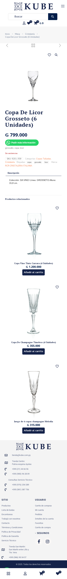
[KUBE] (33, 6)
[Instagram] (47, 541)
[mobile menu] (62, 6)
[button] (56, 55)
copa (29, 162)
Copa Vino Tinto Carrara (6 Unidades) (33, 263)
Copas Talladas (43, 158)
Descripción (13, 173)
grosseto (38, 162)
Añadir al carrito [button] (33, 272)
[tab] (33, 173)
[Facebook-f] (39, 541)
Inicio (7, 34)
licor (46, 162)
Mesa (17, 34)
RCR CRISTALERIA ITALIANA (18, 165)
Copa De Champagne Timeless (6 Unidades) (33, 342)
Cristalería (30, 34)
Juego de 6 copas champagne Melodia (33, 421)
